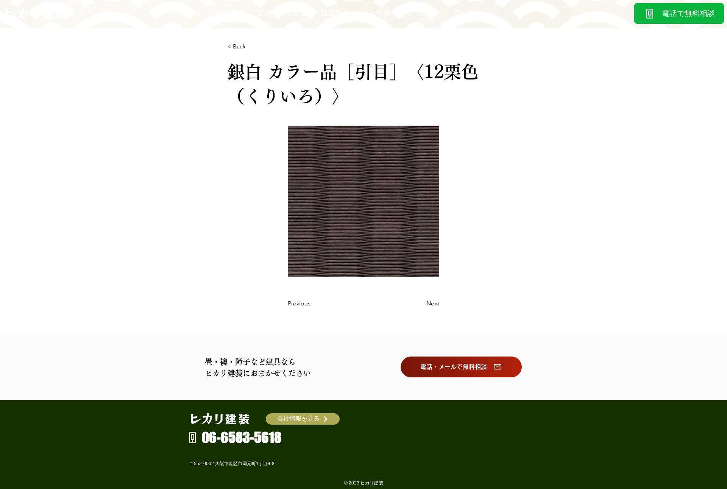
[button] (231, 12)
